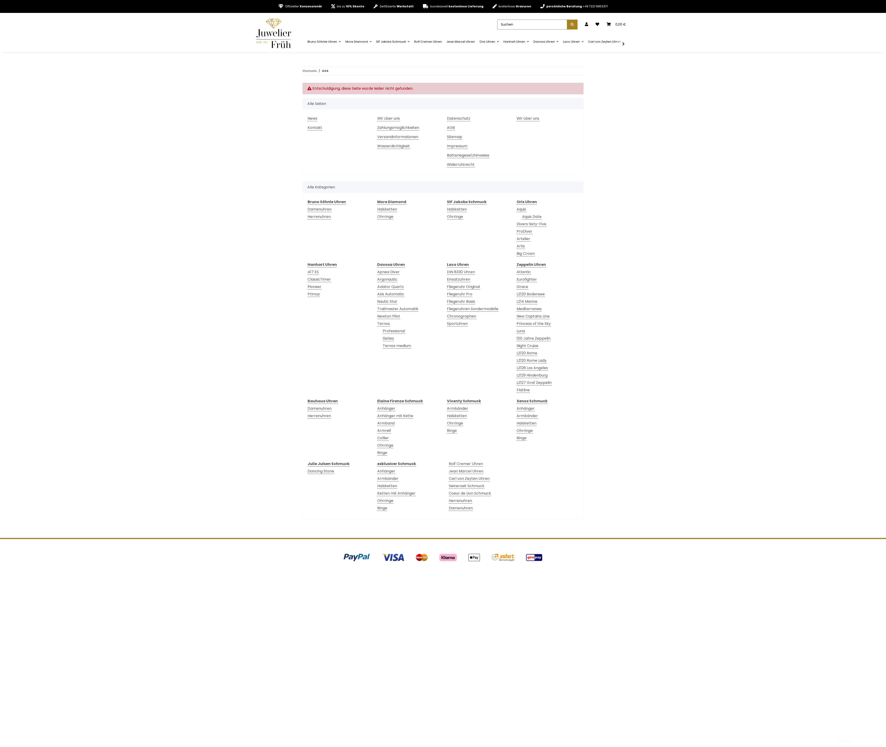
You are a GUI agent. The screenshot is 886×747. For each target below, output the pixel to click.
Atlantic (524, 272)
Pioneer (314, 286)
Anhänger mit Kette (395, 415)
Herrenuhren (319, 216)
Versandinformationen (397, 136)
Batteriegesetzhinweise (468, 155)
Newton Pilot (388, 316)
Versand (365, 729)
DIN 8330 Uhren (461, 272)
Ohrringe (385, 216)
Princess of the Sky (534, 323)
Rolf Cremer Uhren (466, 463)
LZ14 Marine (527, 301)
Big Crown (526, 253)
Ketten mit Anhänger (396, 493)
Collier (383, 438)
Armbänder (457, 408)
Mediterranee (529, 308)
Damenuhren (320, 209)
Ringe (382, 452)
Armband (386, 423)
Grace (522, 286)
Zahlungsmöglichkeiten (398, 127)
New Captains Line (533, 316)
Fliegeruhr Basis (461, 301)
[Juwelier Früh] (275, 33)
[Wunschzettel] (597, 24)
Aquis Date (532, 216)
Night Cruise (527, 345)
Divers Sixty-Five (531, 224)
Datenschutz (458, 118)
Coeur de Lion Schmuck (470, 493)
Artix (521, 246)
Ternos (383, 323)
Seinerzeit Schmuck (466, 486)
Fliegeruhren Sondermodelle (472, 308)
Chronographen (461, 316)
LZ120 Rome (527, 353)
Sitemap (454, 136)
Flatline (523, 390)
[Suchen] (572, 25)
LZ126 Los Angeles (532, 368)
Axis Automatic (390, 294)
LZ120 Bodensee (531, 294)
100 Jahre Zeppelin (534, 338)
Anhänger (386, 408)
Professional (394, 331)
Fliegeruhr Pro (459, 294)
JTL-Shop (861, 741)
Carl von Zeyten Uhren (469, 478)
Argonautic (387, 279)
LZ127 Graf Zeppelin (534, 382)
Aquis (521, 209)
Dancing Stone (321, 471)
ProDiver (524, 231)
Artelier (523, 238)
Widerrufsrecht (461, 164)
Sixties (388, 338)
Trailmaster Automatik (397, 308)
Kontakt (315, 127)
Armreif (384, 430)
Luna (521, 331)
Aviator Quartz (390, 286)
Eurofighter (527, 279)
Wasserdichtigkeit (393, 146)
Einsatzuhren (458, 279)
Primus (314, 294)
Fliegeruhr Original (463, 286)
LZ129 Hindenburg (532, 375)
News (312, 118)
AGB (451, 127)
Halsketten (387, 209)
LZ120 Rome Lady (532, 360)
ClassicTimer (319, 279)
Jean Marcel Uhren (466, 471)
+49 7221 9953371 (577, 6)
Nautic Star (387, 301)
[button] (586, 24)
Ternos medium (397, 345)
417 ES (313, 272)
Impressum (457, 146)
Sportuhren (457, 323)
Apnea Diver (388, 272)
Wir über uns (388, 118)
